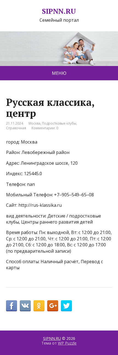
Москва (34, 123)
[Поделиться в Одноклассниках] (38, 305)
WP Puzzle (67, 343)
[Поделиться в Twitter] (66, 305)
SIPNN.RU (59, 11)
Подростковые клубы (59, 123)
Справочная (16, 128)
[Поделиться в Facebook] (11, 305)
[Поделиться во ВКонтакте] (25, 305)
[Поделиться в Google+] (52, 305)
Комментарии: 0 (45, 128)
